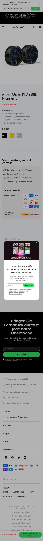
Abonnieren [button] (28, 285)
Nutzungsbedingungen (16, 292)
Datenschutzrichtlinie (15, 294)
